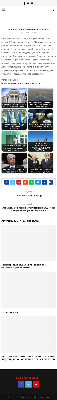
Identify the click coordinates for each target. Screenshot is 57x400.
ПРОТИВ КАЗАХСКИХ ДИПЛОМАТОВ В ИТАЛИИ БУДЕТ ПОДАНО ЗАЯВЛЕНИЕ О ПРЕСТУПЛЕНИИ (28, 358)
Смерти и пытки (9, 312)
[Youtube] (36, 384)
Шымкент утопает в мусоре (28, 195)
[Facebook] (21, 384)
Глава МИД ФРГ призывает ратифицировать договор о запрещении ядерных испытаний (28, 209)
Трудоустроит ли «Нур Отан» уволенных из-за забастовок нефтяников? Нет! (23, 266)
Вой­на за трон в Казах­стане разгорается (20, 83)
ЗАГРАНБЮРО (28, 378)
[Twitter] (28, 384)
